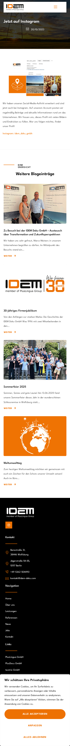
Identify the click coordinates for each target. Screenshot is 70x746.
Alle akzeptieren (35, 714)
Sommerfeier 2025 (15, 387)
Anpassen (35, 725)
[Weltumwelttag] (35, 436)
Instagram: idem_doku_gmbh (17, 133)
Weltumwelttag (13, 463)
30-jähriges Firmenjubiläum (20, 311)
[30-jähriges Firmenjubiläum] (35, 284)
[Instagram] (8, 525)
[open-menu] (55, 7)
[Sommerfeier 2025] (35, 360)
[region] (35, 710)
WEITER (8, 256)
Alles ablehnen (35, 737)
